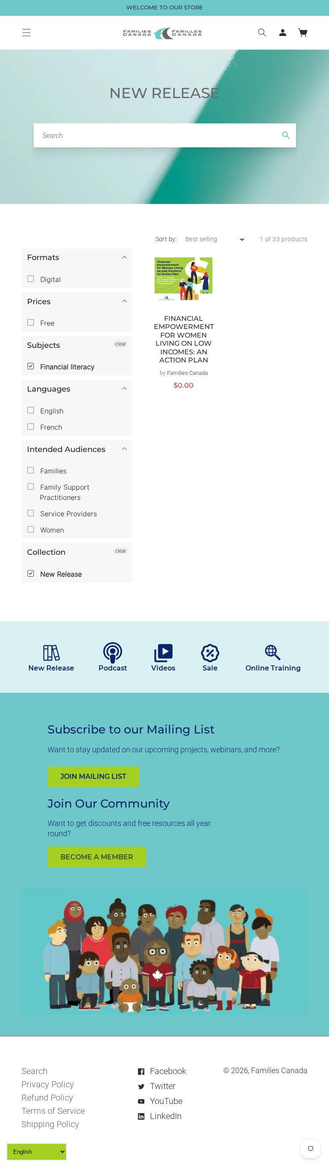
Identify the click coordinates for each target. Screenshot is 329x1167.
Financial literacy (66, 366)
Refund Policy (47, 1097)
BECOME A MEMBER (96, 857)
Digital (49, 279)
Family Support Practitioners (64, 492)
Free (46, 323)
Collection (46, 552)
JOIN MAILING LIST (93, 776)
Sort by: (166, 239)
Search (34, 1071)
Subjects (43, 345)
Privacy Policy (47, 1084)
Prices (39, 301)
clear (120, 344)
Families (52, 471)
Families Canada (279, 1070)
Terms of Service (53, 1111)
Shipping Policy (50, 1124)
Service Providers (67, 513)
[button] (26, 32)
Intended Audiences (66, 449)
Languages (48, 389)
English (50, 411)
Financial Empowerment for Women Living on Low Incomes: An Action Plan (184, 339)
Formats (43, 257)
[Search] (286, 135)
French (50, 427)
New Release (60, 574)
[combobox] (164, 135)
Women (51, 530)
